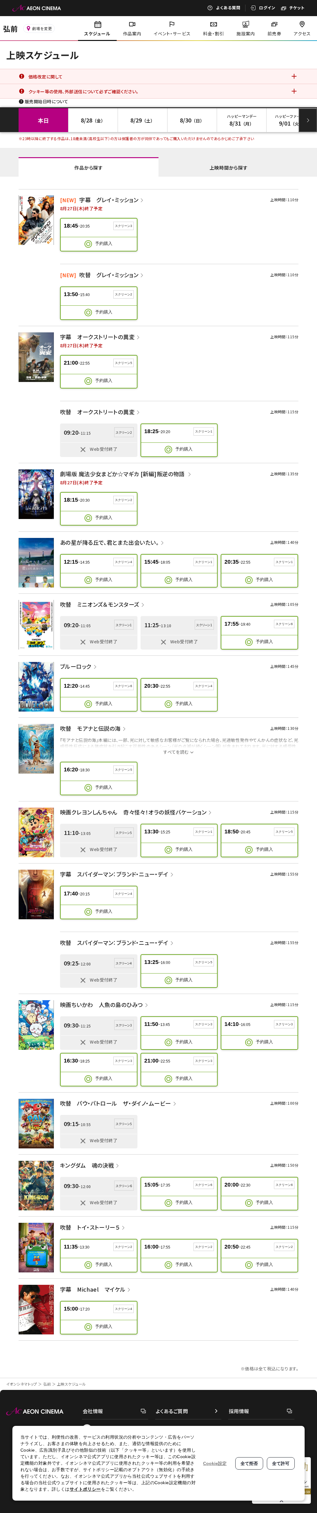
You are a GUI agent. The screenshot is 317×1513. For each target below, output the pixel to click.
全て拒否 (249, 1463)
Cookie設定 (215, 1463)
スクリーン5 (123, 363)
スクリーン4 (123, 562)
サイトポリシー (85, 1489)
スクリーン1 (203, 431)
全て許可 (280, 1463)
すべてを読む (176, 752)
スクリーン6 (284, 624)
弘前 (47, 1384)
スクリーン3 (123, 226)
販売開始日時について (46, 101)
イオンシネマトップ (21, 1384)
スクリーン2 (123, 294)
